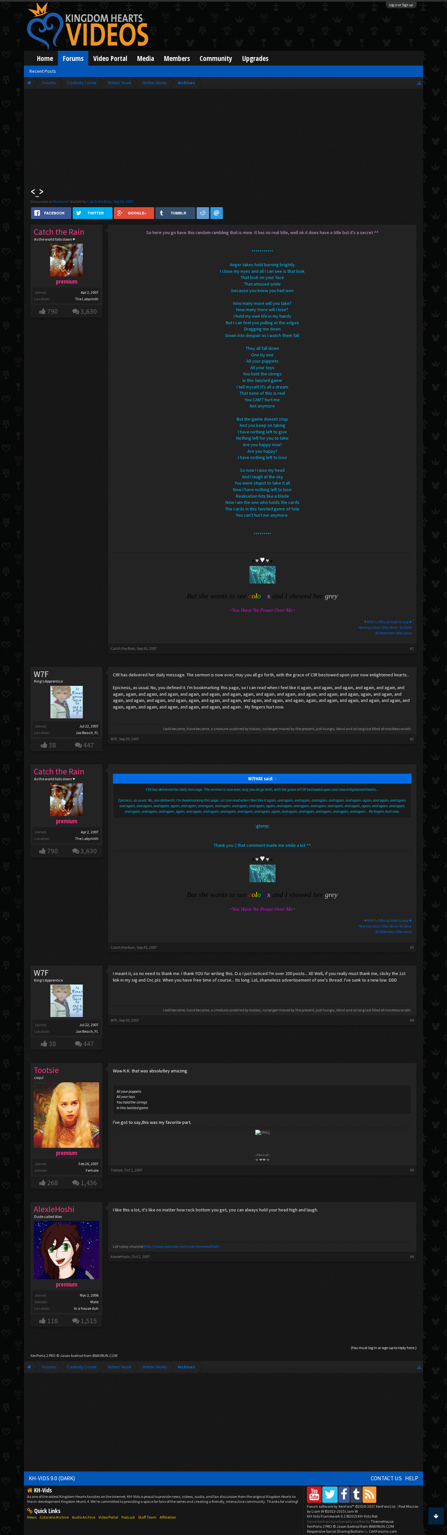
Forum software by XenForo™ (351, 1506)
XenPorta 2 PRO (43, 1355)
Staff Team (147, 1517)
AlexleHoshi (120, 1256)
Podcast (128, 1517)
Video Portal (110, 58)
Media (145, 58)
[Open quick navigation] (419, 83)
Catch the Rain (99, 201)
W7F (41, 674)
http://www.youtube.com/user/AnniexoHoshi (181, 1246)
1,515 (88, 1320)
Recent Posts (42, 71)
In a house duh (86, 1308)
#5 (412, 1169)
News (31, 1517)
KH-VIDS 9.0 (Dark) (52, 1478)
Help (411, 1478)
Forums (73, 58)
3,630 (88, 311)
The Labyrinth (86, 298)
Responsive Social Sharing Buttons (335, 1531)
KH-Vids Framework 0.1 (342, 1516)
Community (216, 58)
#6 (412, 1256)
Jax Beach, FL (87, 732)
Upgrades (255, 58)
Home (45, 58)
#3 (412, 947)
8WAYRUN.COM (104, 1355)
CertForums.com (383, 1531)
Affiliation (168, 1517)
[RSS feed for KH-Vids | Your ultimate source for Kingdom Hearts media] (369, 1494)
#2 (412, 738)
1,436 (88, 1182)
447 (88, 745)
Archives (61, 201)
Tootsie (116, 1169)
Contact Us (386, 1478)
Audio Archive (83, 1517)
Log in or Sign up (401, 5)
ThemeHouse (382, 1521)
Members (177, 58)
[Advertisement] (224, 138)
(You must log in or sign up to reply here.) (384, 1347)
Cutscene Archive (54, 1517)
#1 (412, 648)
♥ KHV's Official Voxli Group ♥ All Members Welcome (385, 627)
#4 (412, 1020)
